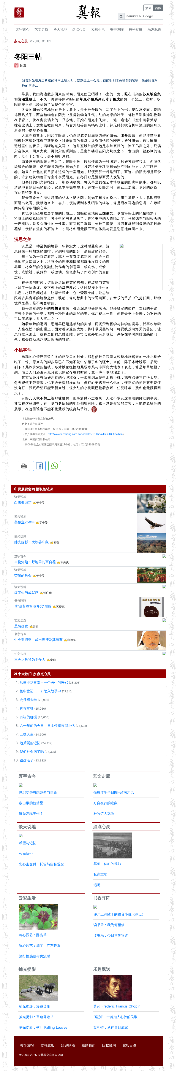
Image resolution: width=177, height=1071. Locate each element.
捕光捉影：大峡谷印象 (31, 542)
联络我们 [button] (88, 1045)
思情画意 (21, 626)
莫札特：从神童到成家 (110, 1027)
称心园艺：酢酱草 (33, 935)
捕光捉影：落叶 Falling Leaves (43, 1027)
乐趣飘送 (154, 29)
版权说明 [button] (109, 1045)
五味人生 (26, 734)
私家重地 (100, 874)
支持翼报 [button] (47, 1045)
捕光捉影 (135, 29)
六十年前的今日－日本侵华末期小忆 (47, 725)
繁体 (148, 8)
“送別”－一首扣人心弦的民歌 (115, 1017)
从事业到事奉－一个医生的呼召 (44, 682)
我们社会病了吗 (32, 751)
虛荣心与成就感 (26, 592)
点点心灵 (79, 29)
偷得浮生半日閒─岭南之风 (113, 792)
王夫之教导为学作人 (29, 659)
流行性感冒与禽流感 (34, 956)
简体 (158, 8)
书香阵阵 (117, 29)
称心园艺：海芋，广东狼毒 (39, 945)
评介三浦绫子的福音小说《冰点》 (119, 914)
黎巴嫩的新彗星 (31, 803)
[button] (24, 466)
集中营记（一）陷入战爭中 (40, 691)
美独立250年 (24, 522)
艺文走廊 (41, 29)
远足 (96, 885)
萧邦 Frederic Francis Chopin (116, 1006)
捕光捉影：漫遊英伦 (34, 1006)
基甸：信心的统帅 (107, 863)
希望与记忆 (27, 843)
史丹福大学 (28, 700)
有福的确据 (28, 717)
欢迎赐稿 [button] (68, 1045)
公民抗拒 (26, 853)
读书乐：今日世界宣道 (110, 935)
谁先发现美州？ (31, 813)
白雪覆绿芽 (23, 502)
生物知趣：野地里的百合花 (35, 562)
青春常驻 (26, 708)
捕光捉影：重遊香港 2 (36, 1017)
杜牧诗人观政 (103, 813)
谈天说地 (60, 29)
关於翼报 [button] (27, 1045)
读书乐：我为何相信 (109, 925)
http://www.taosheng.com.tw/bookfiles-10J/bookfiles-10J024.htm (85, 434)
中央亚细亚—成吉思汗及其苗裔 (38, 639)
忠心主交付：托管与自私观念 (41, 864)
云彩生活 (98, 29)
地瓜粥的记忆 (30, 743)
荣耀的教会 (23, 575)
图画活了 (26, 760)
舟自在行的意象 (105, 803)
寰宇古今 (23, 29)
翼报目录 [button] (129, 1045)
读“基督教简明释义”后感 (32, 606)
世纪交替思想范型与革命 (38, 792)
